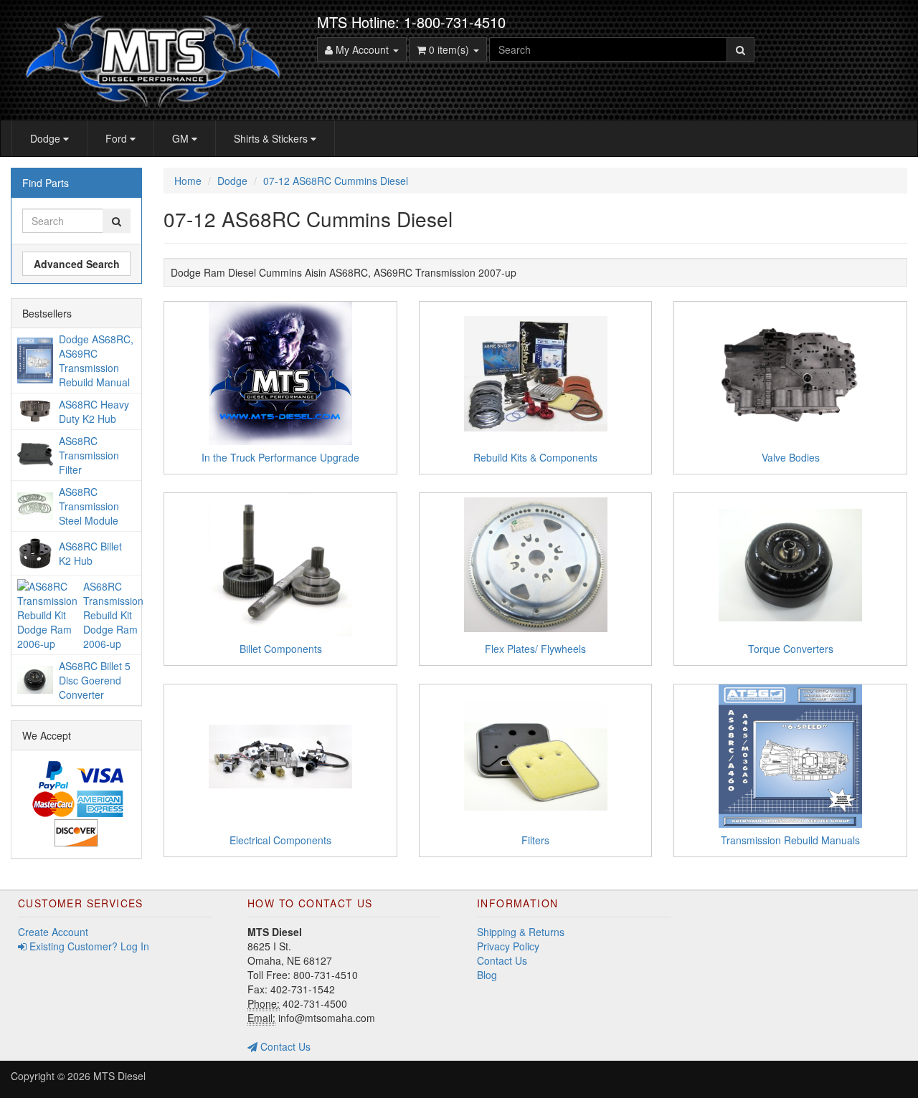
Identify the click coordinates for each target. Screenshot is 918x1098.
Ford (117, 138)
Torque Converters (790, 648)
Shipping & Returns (520, 932)
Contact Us (284, 1046)
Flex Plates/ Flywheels (535, 648)
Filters (535, 840)
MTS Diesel (119, 1076)
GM (181, 138)
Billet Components (281, 648)
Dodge (46, 138)
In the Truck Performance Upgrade (280, 457)
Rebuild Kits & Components (535, 457)
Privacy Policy (508, 946)
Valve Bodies (791, 457)
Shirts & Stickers (272, 138)
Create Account (53, 932)
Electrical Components (280, 840)
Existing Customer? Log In (88, 946)
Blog (487, 975)
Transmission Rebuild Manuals (790, 840)
